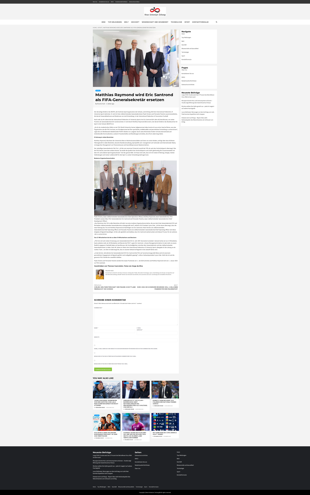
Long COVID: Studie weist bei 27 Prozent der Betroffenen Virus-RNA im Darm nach (198, 96)
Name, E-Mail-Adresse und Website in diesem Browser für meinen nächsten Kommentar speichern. (126, 348)
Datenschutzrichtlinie (134, 1)
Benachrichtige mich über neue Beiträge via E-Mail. (111, 364)
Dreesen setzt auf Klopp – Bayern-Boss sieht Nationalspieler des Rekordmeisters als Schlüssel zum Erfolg (135, 404)
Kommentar (98, 308)
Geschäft (135, 22)
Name (96, 328)
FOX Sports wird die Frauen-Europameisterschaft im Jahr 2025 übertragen (105, 434)
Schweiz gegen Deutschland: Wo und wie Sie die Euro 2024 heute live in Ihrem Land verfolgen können (134, 435)
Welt (126, 22)
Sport (187, 22)
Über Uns (95, 1)
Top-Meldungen (115, 22)
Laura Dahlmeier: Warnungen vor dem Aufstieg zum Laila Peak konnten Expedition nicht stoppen (106, 403)
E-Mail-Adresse (140, 329)
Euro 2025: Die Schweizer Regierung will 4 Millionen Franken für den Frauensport (157, 287)
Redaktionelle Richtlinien (121, 1)
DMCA (112, 1)
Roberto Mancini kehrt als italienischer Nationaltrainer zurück (164, 402)
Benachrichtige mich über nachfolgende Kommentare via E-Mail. (115, 356)
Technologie (176, 22)
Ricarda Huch (101, 104)
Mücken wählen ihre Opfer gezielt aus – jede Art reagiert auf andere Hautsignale (198, 107)
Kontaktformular (200, 22)
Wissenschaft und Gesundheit (155, 22)
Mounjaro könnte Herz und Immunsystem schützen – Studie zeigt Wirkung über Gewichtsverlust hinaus (197, 102)
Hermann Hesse (100, 407)
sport (98, 90)
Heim (103, 22)
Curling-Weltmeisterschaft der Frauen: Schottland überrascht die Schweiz (115, 287)
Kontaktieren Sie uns (104, 1)
